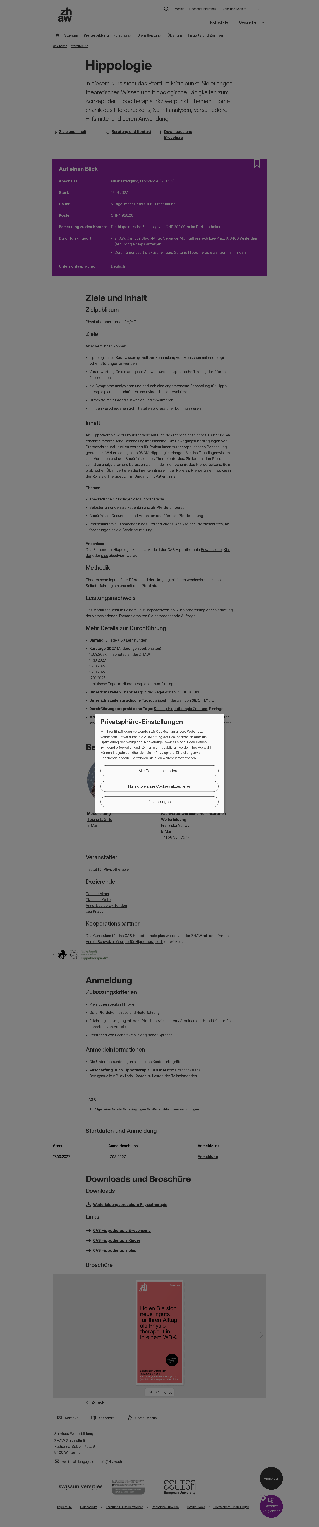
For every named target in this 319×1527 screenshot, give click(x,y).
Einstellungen (159, 801)
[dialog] (159, 763)
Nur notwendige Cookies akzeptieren (159, 786)
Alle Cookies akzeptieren (160, 771)
